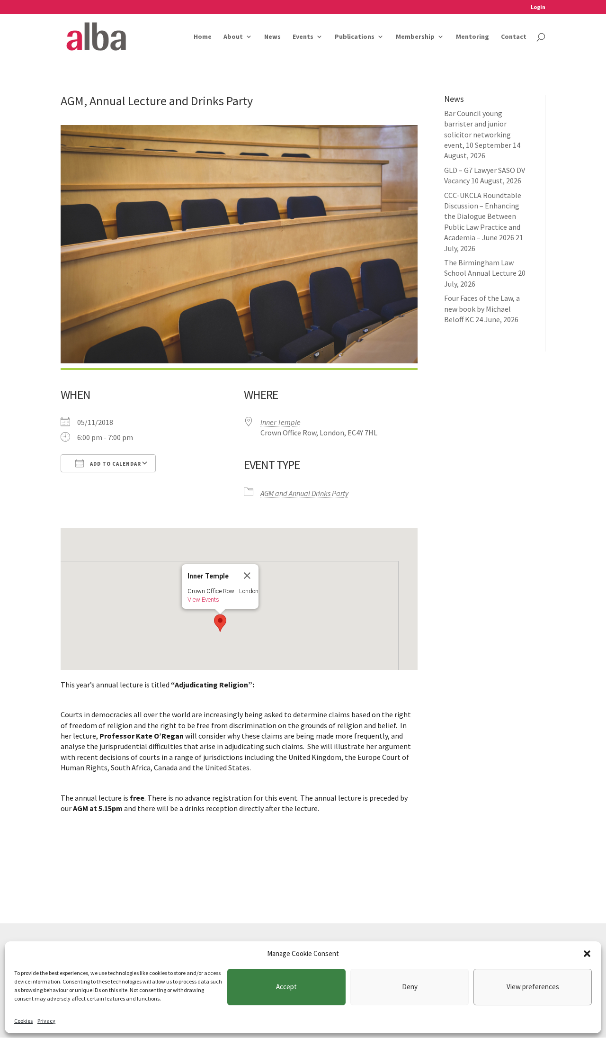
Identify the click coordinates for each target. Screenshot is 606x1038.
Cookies (23, 1020)
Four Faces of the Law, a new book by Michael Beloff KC (482, 308)
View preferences (533, 986)
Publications (354, 37)
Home (203, 37)
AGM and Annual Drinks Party (304, 493)
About (233, 37)
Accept (286, 986)
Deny (410, 986)
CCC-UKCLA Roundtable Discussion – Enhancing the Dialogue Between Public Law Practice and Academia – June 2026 (482, 216)
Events (303, 37)
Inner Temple (280, 422)
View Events (203, 599)
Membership (415, 37)
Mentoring (472, 37)
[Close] (247, 575)
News (272, 37)
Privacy (46, 1020)
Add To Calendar (115, 463)
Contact (513, 37)
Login (538, 7)
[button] (587, 953)
